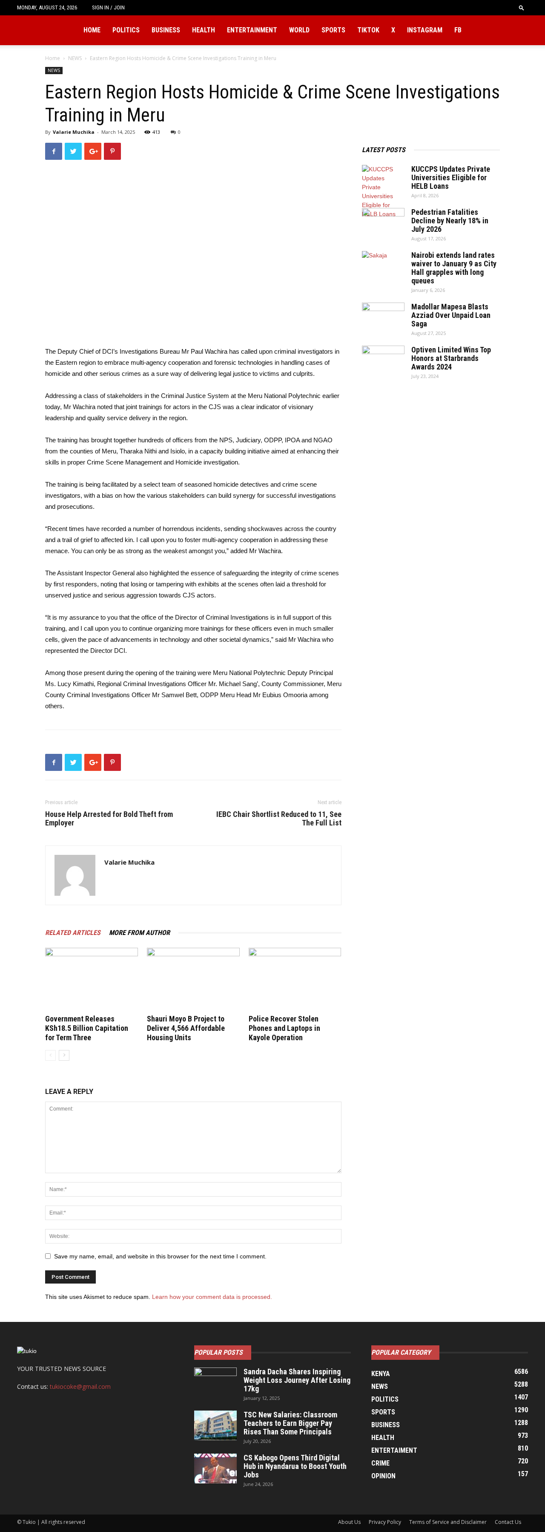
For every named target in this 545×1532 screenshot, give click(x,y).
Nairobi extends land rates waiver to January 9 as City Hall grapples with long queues (453, 268)
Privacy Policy (385, 1522)
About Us (349, 1522)
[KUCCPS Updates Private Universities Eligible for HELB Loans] (383, 192)
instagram (424, 30)
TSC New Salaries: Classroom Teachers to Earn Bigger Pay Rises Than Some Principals (290, 1423)
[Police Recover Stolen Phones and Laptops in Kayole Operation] (295, 980)
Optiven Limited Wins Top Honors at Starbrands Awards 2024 (451, 358)
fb (458, 30)
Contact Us (508, 1522)
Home (91, 30)
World (299, 30)
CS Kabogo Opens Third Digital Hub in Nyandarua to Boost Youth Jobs (295, 1466)
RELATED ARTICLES (72, 933)
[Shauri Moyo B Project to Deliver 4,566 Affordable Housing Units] (193, 980)
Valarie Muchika (74, 132)
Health (203, 30)
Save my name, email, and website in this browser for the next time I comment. (160, 1256)
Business (166, 30)
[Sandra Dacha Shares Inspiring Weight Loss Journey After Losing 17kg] (215, 1382)
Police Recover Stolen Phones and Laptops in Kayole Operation (284, 1028)
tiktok (368, 30)
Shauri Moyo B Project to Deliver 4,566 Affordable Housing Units (186, 1028)
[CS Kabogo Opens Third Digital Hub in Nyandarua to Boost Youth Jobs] (215, 1468)
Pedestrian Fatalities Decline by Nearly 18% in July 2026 (449, 221)
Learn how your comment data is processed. (212, 1296)
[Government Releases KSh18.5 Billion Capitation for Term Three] (91, 980)
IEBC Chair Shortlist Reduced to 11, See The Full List (278, 818)
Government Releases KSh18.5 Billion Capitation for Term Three (86, 1028)
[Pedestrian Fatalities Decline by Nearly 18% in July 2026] (383, 223)
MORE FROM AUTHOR (139, 933)
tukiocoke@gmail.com (80, 1386)
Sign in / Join (108, 7)
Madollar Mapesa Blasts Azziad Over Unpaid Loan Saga (450, 315)
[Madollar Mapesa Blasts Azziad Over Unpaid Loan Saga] (383, 317)
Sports (333, 30)
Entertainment (252, 30)
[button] (521, 7)
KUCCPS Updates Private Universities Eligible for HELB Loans (450, 177)
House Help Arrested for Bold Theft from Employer (109, 818)
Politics (126, 30)
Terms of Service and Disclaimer (448, 1522)
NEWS (75, 58)
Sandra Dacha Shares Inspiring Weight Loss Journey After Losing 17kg (297, 1380)
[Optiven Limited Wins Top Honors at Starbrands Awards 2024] (383, 360)
